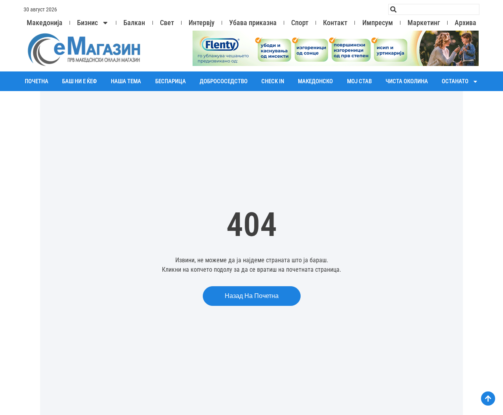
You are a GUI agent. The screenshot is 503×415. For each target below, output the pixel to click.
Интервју (202, 23)
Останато (455, 81)
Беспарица (170, 81)
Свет (167, 23)
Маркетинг (424, 23)
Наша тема (126, 81)
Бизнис (87, 23)
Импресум (377, 23)
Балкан (134, 23)
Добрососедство (224, 81)
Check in (272, 81)
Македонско (315, 81)
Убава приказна (253, 23)
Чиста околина (407, 81)
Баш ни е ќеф (79, 81)
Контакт (335, 23)
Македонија (44, 23)
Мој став (359, 81)
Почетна (36, 81)
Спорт (299, 23)
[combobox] (433, 9)
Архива (465, 23)
